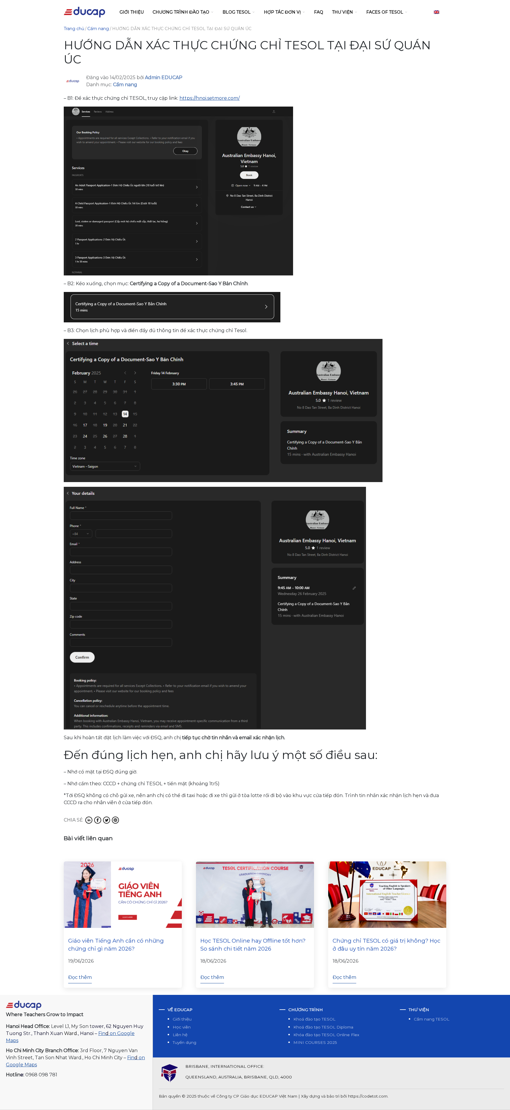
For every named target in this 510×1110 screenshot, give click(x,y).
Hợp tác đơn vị (282, 12)
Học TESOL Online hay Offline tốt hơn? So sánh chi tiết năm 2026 (252, 944)
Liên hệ (180, 1034)
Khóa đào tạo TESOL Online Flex (326, 1034)
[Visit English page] (436, 12)
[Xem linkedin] (88, 820)
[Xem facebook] (97, 820)
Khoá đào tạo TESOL (314, 1019)
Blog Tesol (237, 12)
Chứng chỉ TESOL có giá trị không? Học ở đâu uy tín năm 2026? (386, 944)
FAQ (318, 12)
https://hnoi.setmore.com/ (209, 98)
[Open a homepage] (23, 1005)
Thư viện (342, 12)
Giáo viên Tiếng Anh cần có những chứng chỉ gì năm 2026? (116, 944)
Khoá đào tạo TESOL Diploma (323, 1027)
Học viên (182, 1027)
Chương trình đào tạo (181, 12)
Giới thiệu (132, 12)
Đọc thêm (80, 977)
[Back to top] (499, 1099)
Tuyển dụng (184, 1042)
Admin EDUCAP (163, 77)
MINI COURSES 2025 (315, 1042)
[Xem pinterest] (115, 820)
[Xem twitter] (106, 820)
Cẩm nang (125, 84)
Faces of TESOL (384, 12)
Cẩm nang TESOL (431, 1019)
